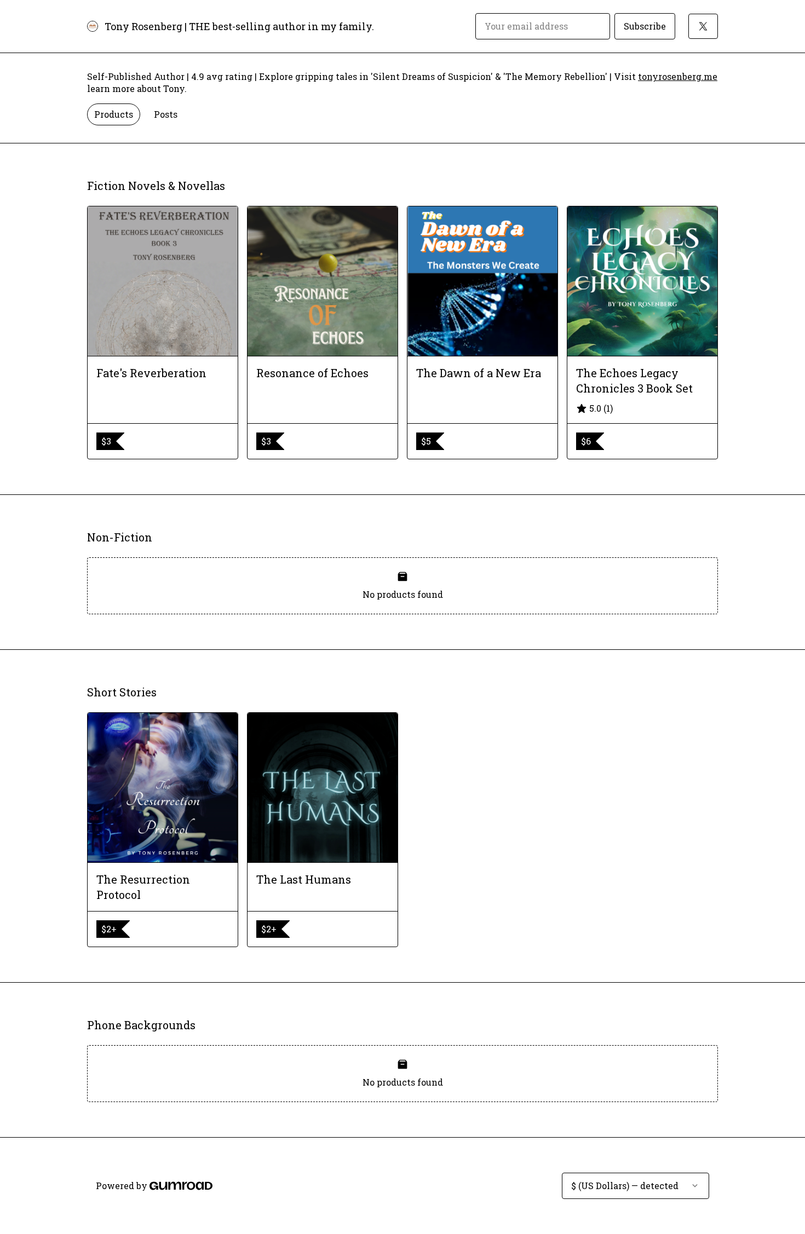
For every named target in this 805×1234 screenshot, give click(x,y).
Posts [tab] (165, 114)
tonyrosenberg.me (677, 76)
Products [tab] (113, 114)
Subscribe (645, 26)
